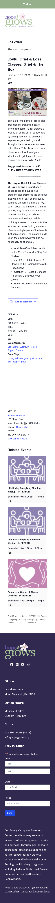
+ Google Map (21, 426)
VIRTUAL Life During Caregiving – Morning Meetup (37, 619)
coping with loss (15, 358)
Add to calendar (23, 301)
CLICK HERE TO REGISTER (24, 170)
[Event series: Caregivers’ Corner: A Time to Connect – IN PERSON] (10, 605)
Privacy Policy (12, 891)
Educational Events (17, 346)
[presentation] (27, 470)
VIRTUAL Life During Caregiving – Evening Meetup (17, 619)
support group (19, 361)
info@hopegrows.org (17, 737)
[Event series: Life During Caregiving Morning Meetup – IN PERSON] (10, 501)
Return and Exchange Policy (35, 891)
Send (9, 813)
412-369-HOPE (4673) (18, 732)
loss (9, 361)
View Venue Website (17, 438)
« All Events (15, 41)
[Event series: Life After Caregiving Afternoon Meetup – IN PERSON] (10, 553)
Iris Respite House (16, 415)
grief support (36, 358)
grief (26, 358)
